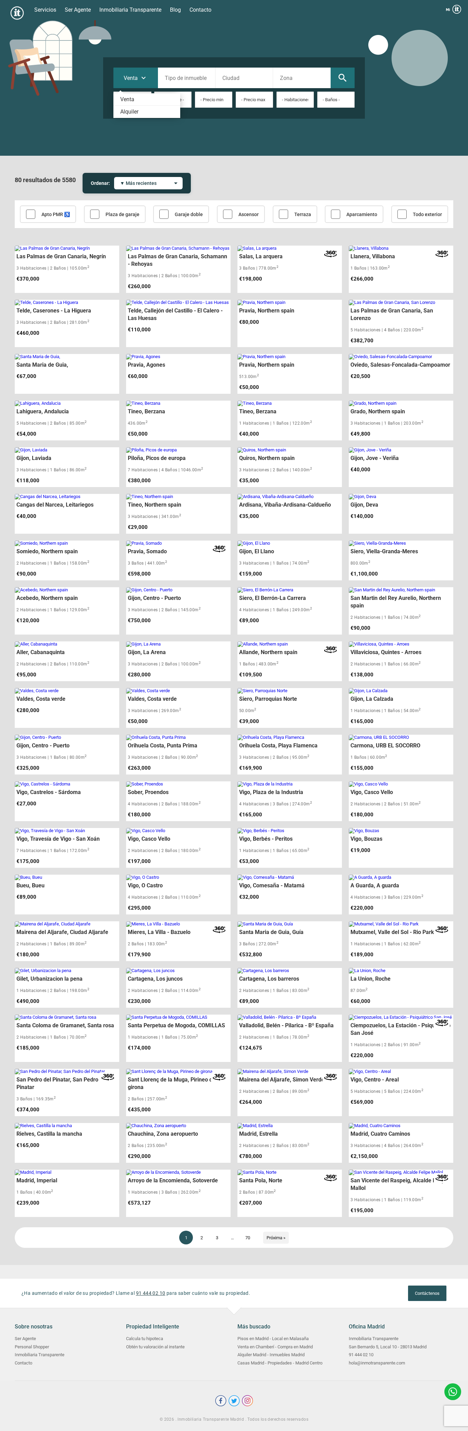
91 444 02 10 (150, 1293)
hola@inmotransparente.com (377, 1362)
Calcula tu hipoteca (144, 1338)
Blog (175, 10)
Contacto (200, 10)
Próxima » (276, 1237)
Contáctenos (427, 1293)
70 (247, 1237)
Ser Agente (78, 10)
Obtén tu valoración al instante (155, 1346)
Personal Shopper (32, 1346)
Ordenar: (100, 183)
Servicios (45, 10)
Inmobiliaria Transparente (130, 10)
